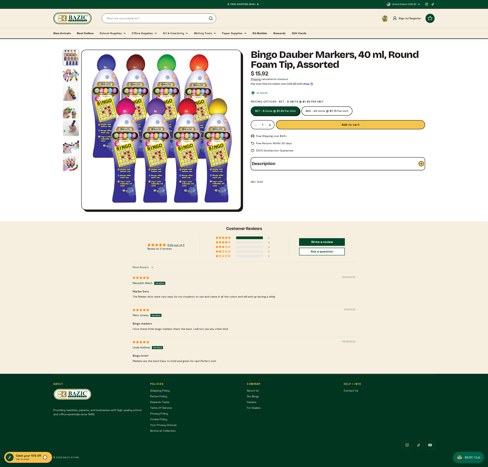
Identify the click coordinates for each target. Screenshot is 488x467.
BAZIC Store (71, 457)
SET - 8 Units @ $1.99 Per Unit (275, 111)
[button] (223, 237)
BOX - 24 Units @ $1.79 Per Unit (327, 111)
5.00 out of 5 (176, 245)
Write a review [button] (322, 242)
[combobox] (159, 18)
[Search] (211, 18)
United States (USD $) (404, 4)
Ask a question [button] (322, 251)
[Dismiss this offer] (45, 457)
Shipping (256, 79)
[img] (141, 277)
